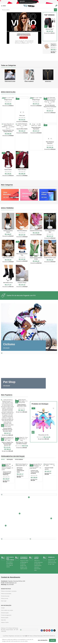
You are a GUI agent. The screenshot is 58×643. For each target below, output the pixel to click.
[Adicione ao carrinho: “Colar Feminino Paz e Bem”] (48, 227)
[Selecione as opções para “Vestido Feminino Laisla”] (48, 254)
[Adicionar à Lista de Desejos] (53, 19)
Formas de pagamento (6, 615)
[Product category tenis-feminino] (29, 76)
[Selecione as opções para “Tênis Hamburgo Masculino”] (48, 138)
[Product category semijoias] (48, 76)
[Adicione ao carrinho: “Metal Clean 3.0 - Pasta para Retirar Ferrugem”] (16, 439)
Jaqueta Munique (22, 169)
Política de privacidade (6, 593)
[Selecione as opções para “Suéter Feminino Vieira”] (7, 254)
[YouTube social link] (47, 630)
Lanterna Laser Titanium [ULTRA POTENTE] (35, 472)
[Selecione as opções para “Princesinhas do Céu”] (33, 432)
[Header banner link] (29, 2)
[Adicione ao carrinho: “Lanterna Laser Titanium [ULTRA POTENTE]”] (40, 465)
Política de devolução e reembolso (8, 591)
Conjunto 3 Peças (22, 282)
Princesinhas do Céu (43, 435)
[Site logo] (28, 5)
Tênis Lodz (22, 115)
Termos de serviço (5, 596)
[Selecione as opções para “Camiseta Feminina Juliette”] (7, 227)
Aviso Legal (3, 600)
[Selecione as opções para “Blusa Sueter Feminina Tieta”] (21, 250)
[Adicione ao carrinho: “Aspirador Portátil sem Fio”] (54, 465)
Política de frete (4, 598)
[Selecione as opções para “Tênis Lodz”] (21, 112)
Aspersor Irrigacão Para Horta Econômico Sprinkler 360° (7, 444)
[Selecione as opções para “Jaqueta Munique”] (21, 166)
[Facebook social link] (42, 630)
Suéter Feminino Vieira (8, 257)
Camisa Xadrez (8, 169)
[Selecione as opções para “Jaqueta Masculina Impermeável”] (35, 124)
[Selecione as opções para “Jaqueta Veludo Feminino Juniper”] (35, 254)
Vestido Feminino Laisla (50, 257)
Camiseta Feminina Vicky (36, 230)
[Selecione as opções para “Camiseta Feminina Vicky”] (35, 227)
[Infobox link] (29, 295)
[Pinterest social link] (49, 630)
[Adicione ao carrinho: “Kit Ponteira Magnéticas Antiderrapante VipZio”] (26, 465)
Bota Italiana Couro (8, 282)
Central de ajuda (4, 612)
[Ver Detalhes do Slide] (24, 28)
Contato (3, 607)
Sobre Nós (3, 620)
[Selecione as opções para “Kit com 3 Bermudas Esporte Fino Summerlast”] (48, 102)
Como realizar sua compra (7, 610)
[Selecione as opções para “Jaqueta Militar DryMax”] (21, 125)
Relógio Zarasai (8, 99)
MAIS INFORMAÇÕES (6, 605)
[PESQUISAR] (55, 9)
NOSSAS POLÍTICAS (6, 588)
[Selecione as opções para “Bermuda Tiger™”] (45, 26)
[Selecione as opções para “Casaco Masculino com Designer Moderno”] (7, 127)
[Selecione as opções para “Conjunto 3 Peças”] (21, 279)
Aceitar (52, 640)
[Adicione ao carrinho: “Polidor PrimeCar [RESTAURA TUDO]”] (16, 401)
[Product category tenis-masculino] (10, 76)
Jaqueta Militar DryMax (22, 128)
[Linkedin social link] (52, 630)
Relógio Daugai (36, 99)
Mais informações (43, 640)
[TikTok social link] (54, 630)
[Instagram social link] (44, 630)
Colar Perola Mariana (22, 230)
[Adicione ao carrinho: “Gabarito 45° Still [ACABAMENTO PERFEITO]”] (12, 465)
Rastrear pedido (4, 617)
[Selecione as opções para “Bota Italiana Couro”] (7, 279)
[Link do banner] (10, 195)
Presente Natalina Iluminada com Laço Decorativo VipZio (7, 430)
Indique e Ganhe (5, 622)
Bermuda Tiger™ (50, 29)
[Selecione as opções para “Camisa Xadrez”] (7, 166)
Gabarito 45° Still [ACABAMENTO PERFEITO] (7, 473)
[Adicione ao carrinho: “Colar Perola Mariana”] (21, 227)
